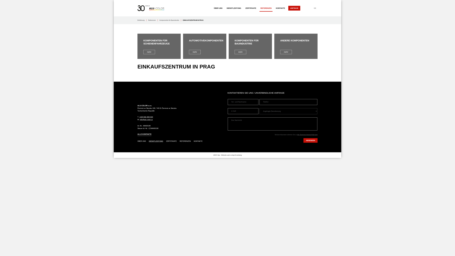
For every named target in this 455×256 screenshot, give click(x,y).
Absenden (310, 140)
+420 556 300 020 (146, 117)
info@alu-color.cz (146, 120)
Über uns (218, 8)
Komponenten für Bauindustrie (169, 20)
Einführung (141, 20)
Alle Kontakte (144, 134)
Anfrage (294, 8)
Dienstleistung (234, 8)
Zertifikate (250, 8)
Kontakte (280, 8)
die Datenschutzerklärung (307, 135)
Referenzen (266, 8)
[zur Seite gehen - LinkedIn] (315, 93)
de (315, 8)
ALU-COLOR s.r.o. (150, 8)
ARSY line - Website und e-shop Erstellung (227, 155)
